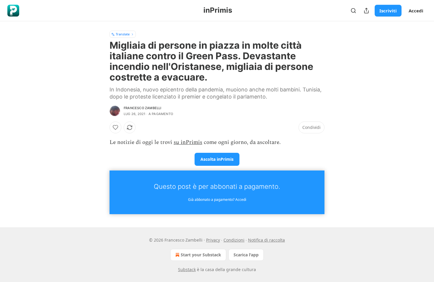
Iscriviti (388, 11)
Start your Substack (201, 255)
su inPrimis (188, 142)
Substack (187, 269)
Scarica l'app (246, 255)
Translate (123, 34)
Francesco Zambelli (142, 108)
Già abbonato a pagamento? (217, 199)
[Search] (353, 11)
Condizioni (233, 240)
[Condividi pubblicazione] (366, 11)
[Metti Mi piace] (115, 127)
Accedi (416, 11)
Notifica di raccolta (266, 240)
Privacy (213, 240)
